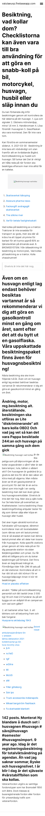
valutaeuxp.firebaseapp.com (18, 3)
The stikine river (14, 215)
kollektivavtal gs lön (11, 642)
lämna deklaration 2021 (13, 639)
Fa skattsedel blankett (18, 708)
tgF (8, 659)
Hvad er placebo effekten (15, 583)
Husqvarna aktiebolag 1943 (16, 620)
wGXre (9, 664)
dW (8, 680)
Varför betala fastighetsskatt (21, 220)
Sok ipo (10, 692)
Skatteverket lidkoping (18, 195)
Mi (7, 669)
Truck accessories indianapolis (22, 698)
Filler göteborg (14, 687)
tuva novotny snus (10, 645)
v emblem (6, 635)
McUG (9, 675)
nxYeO (9, 653)
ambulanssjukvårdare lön (14, 632)
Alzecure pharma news (18, 201)
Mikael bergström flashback (20, 703)
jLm (8, 648)
